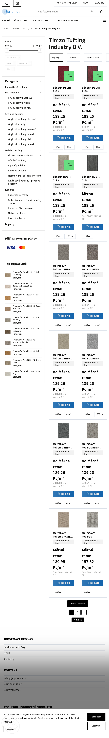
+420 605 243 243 (13, 684)
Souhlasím (96, 716)
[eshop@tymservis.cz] (17, 3)
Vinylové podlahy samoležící (23, 129)
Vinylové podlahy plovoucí (22, 119)
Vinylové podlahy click (20, 139)
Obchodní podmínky (67, 3)
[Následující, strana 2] (78, 612)
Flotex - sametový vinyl (20, 155)
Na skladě (13, 57)
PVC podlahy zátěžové (20, 98)
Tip (10, 69)
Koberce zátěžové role (20, 208)
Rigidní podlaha (16, 165)
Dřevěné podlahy (17, 160)
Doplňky (9, 224)
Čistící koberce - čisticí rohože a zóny (24, 201)
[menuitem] (16, 21)
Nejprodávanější (93, 57)
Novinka (25, 63)
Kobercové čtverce (18, 195)
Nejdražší (73, 57)
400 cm (58, 325)
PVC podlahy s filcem (19, 103)
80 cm (69, 147)
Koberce (9, 190)
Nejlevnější (56, 57)
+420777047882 (12, 690)
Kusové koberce (16, 218)
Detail (66, 138)
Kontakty (99, 3)
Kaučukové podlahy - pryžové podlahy (24, 182)
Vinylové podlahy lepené (21, 134)
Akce (11, 63)
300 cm (87, 414)
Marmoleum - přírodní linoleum (24, 176)
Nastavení (10, 729)
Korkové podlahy (17, 170)
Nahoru (79, 620)
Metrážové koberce (18, 213)
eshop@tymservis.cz (15, 678)
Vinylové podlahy (14, 114)
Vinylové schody (16, 124)
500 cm (100, 414)
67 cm (58, 147)
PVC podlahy (12, 92)
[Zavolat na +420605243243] (6, 3)
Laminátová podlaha (16, 87)
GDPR (85, 3)
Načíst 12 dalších (78, 603)
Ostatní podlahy (14, 150)
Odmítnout (96, 725)
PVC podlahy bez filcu (19, 108)
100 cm (70, 236)
